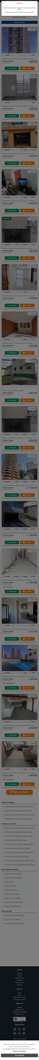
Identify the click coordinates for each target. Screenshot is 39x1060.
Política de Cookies (19, 1051)
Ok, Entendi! (19, 1055)
